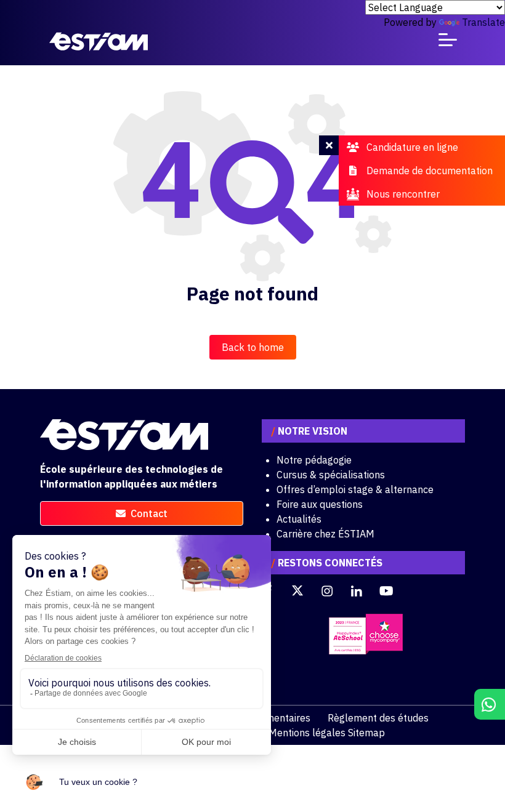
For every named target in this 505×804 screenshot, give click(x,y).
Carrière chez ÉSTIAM (325, 534)
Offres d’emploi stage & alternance (355, 489)
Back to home (253, 347)
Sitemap (366, 732)
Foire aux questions (320, 504)
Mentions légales (307, 732)
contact (149, 513)
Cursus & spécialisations (331, 474)
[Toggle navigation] (447, 42)
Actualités (299, 519)
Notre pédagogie (314, 460)
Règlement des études (378, 718)
